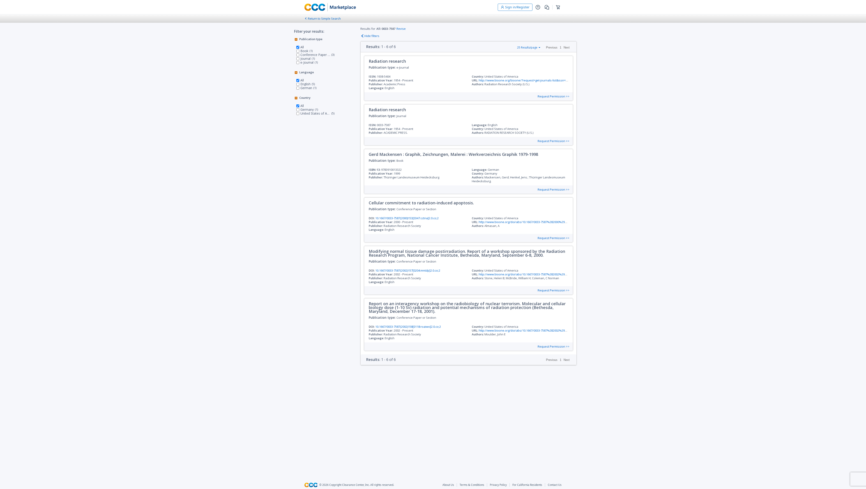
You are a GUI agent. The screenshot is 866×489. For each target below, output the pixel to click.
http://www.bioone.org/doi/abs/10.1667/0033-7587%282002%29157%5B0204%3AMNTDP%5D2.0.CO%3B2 (549, 274)
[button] (537, 7)
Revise (401, 29)
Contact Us (555, 485)
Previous (551, 47)
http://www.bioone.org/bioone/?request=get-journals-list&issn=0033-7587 (529, 80)
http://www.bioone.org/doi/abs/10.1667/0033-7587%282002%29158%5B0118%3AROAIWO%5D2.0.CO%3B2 (550, 330)
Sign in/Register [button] (517, 7)
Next (567, 47)
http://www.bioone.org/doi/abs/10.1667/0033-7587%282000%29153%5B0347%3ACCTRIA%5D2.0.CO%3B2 (549, 222)
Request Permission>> (553, 96)
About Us (448, 485)
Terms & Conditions (472, 485)
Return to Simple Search (324, 18)
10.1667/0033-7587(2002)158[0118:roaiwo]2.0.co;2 (408, 327)
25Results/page (527, 47)
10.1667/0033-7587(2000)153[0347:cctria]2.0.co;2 (407, 218)
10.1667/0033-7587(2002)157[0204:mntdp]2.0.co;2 (407, 270)
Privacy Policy (498, 485)
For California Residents (527, 485)
